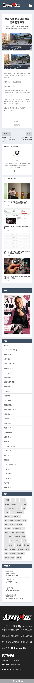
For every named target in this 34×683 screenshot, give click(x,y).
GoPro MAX (16, 516)
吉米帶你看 (7, 377)
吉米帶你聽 (7, 386)
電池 (12, 558)
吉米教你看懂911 (9, 409)
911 (13, 500)
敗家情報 (6, 428)
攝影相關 (9, 432)
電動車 (7, 558)
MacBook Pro (10, 524)
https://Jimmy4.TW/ (11, 575)
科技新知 (6, 451)
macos (19, 524)
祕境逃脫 (20, 549)
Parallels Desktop (17, 533)
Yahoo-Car (9, 446)
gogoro (20, 512)
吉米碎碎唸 (7, 414)
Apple (7, 504)
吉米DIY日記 (7, 354)
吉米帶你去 (7, 368)
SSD (12, 541)
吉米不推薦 (7, 359)
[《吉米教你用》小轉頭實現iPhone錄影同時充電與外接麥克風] (17, 266)
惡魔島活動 (7, 423)
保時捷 (11, 545)
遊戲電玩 (6, 487)
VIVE (24, 541)
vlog (7, 373)
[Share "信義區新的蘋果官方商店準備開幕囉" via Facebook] (15, 125)
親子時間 (6, 483)
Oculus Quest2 (18, 529)
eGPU (6, 512)
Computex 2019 (10, 508)
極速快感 (6, 441)
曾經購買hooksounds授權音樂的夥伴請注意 (17, 227)
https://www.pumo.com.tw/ (14, 598)
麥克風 (19, 558)
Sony (6, 541)
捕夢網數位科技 (10, 597)
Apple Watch (10, 464)
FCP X (13, 512)
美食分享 (6, 455)
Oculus (7, 529)
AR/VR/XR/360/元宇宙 (10, 350)
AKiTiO (23, 500)
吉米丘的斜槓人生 (9, 364)
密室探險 (26, 545)
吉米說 (6, 419)
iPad (12, 28)
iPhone (16, 28)
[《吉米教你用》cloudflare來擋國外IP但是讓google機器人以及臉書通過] (17, 241)
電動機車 (20, 553)
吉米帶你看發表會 (9, 382)
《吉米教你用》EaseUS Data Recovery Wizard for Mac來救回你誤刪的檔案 (16, 202)
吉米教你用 (7, 396)
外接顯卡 (18, 545)
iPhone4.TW (9, 581)
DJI (24, 508)
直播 (6, 549)
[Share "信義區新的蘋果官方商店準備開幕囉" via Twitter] (19, 125)
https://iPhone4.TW (11, 583)
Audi (24, 504)
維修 (27, 549)
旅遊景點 (6, 437)
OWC (6, 533)
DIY (19, 508)
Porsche (17, 537)
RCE (23, 537)
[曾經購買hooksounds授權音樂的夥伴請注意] (17, 216)
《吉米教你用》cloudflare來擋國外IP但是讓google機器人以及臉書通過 (17, 252)
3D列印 (8, 400)
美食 (6, 553)
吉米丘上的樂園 (10, 573)
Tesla (18, 541)
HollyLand (9, 520)
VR (5, 545)
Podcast (9, 391)
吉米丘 (13, 26)
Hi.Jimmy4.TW (9, 589)
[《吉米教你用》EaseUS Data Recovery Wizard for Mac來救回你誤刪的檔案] (17, 191)
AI (17, 500)
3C (4, 345)
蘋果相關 (25, 28)
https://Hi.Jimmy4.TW (12, 590)
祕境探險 (12, 549)
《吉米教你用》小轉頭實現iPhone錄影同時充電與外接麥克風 (17, 277)
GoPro (7, 516)
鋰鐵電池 (12, 553)
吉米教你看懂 (8, 405)
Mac (20, 28)
